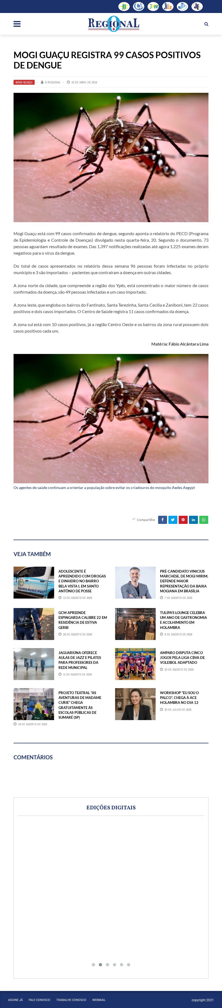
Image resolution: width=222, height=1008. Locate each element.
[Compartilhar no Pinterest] (183, 520)
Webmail (99, 1000)
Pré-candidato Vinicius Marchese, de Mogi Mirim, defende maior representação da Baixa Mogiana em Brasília (184, 581)
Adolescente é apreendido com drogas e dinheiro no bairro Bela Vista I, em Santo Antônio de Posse (82, 581)
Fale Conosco (39, 1000)
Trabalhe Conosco (71, 1000)
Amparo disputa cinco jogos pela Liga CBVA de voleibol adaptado (182, 658)
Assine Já (15, 1000)
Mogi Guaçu (24, 82)
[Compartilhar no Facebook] (162, 520)
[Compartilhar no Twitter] (172, 520)
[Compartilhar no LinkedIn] (193, 520)
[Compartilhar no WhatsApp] (203, 520)
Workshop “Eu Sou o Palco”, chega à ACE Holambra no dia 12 (179, 698)
